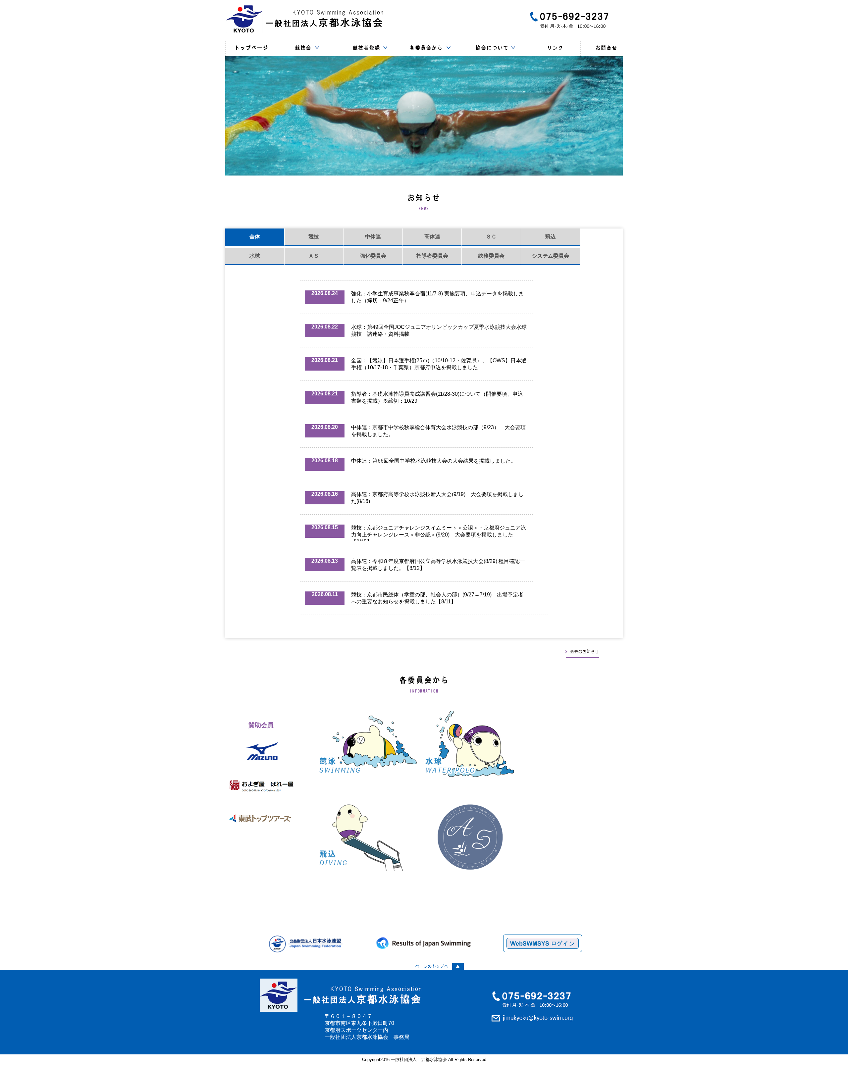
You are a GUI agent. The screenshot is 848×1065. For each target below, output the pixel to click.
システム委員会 (550, 256)
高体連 (432, 236)
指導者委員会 (432, 256)
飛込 (550, 236)
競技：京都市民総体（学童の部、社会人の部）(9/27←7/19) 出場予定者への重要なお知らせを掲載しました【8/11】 (437, 598)
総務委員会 (491, 256)
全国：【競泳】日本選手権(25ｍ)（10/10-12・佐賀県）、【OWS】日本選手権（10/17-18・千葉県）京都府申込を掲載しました (438, 364)
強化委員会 (373, 256)
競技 (313, 236)
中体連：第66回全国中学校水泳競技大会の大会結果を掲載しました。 (433, 461)
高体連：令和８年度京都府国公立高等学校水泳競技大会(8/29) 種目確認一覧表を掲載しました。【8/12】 (438, 564)
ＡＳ (313, 256)
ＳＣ (491, 236)
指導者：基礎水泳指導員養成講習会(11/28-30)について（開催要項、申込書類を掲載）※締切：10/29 (437, 397)
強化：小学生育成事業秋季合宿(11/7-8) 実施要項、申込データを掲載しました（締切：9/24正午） (437, 297)
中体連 (373, 236)
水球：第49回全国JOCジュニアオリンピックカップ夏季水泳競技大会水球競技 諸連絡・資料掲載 (439, 330)
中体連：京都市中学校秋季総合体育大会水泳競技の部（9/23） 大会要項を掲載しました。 (438, 431)
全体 (254, 236)
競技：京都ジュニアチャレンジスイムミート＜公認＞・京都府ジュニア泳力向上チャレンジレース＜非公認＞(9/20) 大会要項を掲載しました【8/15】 (438, 533)
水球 (254, 256)
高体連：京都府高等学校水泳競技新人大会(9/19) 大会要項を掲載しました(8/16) (437, 497)
